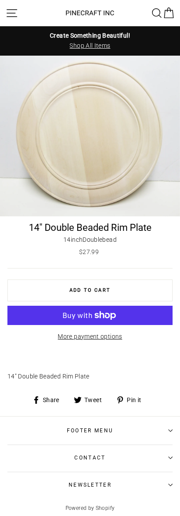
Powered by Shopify (90, 508)
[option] (90, 41)
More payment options (90, 336)
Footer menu (90, 431)
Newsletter (90, 485)
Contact (89, 458)
